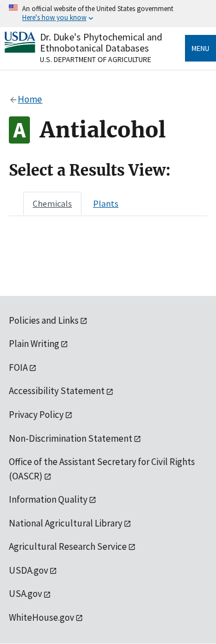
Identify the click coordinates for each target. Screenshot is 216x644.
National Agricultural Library (65, 523)
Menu (200, 48)
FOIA (18, 367)
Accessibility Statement (57, 391)
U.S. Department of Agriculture (95, 59)
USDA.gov (28, 570)
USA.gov (25, 593)
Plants (106, 203)
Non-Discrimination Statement (70, 438)
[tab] (52, 203)
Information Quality (48, 499)
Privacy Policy (36, 414)
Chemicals (52, 203)
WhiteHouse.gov (41, 617)
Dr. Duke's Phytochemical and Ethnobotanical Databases (101, 42)
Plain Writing (34, 344)
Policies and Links (44, 320)
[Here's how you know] (108, 13)
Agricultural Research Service (68, 546)
